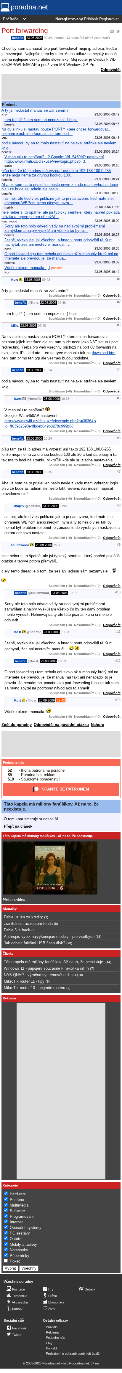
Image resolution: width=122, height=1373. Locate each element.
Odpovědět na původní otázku (61, 724)
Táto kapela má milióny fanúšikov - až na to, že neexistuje (48, 836)
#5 (119, 398)
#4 (119, 369)
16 (98, 936)
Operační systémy (25, 1227)
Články (8, 953)
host (17, 632)
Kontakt (51, 1348)
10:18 (65, 398)
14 (108, 962)
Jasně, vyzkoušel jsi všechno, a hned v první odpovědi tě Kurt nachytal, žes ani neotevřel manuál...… (58, 242)
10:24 (48, 438)
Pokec (15, 1261)
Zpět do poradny (16, 724)
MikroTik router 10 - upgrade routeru (34, 988)
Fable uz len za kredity (23, 917)
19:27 (73, 593)
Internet (59, 37)
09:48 (42, 325)
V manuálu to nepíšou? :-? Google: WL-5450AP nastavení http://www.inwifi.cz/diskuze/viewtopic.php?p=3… (54, 159)
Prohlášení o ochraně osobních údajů (72, 1353)
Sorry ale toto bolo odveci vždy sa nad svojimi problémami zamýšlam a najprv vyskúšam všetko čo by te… (54, 228)
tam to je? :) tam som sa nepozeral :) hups (41, 120)
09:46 (62, 302)
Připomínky (19, 1255)
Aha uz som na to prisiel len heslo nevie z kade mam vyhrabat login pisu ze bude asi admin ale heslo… (59, 186)
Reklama (52, 1332)
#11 (118, 631)
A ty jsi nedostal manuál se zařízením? (34, 110)
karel (18, 398)
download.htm (103, 353)
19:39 (62, 661)
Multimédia (19, 1205)
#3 (119, 325)
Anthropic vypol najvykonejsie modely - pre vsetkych (49, 936)
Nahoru (97, 724)
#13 (118, 700)
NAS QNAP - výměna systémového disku (40, 975)
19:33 (65, 632)
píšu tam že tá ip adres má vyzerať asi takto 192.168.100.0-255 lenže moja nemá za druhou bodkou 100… (56, 173)
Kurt (14, 279)
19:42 (61, 700)
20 (69, 943)
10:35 (48, 472)
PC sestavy (20, 1233)
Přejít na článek (18, 826)
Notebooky (19, 1250)
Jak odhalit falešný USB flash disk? (34, 943)
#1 (119, 279)
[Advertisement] (61, 87)
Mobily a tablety (23, 1244)
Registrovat (109, 19)
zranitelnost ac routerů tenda (28, 923)
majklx (19, 506)
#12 (118, 660)
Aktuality (10, 908)
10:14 (48, 370)
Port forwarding (24, 30)
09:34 (48, 37)
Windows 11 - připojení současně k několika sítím (46, 968)
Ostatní (16, 1239)
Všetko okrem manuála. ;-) (27, 267)
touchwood (20, 545)
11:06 (64, 506)
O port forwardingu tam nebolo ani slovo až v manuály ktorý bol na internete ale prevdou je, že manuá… (61, 256)
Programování (22, 1216)
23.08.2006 (34, 37)
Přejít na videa (14, 899)
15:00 (57, 545)
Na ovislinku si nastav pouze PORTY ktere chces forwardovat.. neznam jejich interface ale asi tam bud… (55, 131)
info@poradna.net (76, 1363)
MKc (14, 325)
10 (80, 975)
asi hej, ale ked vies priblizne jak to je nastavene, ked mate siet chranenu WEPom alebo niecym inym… (59, 200)
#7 (119, 471)
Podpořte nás (13, 762)
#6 (119, 438)
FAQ (49, 1343)
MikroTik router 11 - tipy (24, 981)
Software (17, 1211)
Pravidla (51, 1327)
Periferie (17, 1199)
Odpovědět (111, 69)
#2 (119, 302)
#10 (118, 592)
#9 (119, 544)
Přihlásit (91, 19)
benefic (17, 37)
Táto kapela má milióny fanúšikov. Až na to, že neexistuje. (54, 962)
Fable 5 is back (17, 930)
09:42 (46, 279)
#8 (119, 505)
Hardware (18, 1194)
